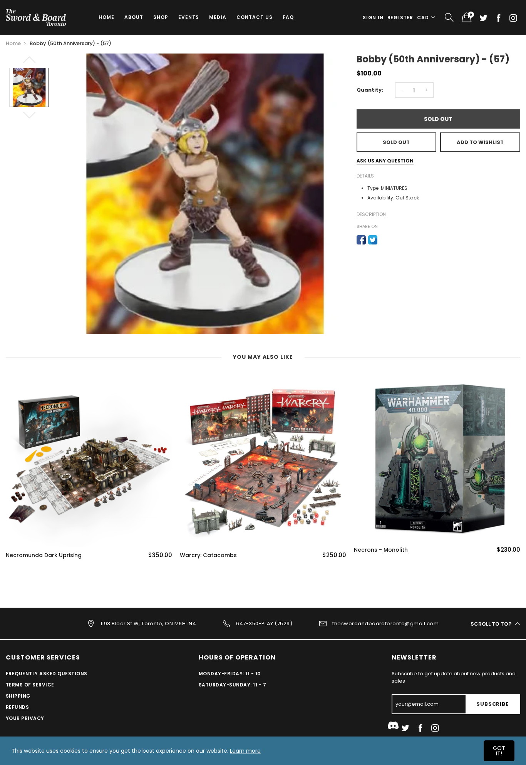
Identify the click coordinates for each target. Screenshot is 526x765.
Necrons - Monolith (381, 550)
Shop (160, 17)
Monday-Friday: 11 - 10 (230, 673)
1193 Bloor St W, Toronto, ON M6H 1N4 (148, 623)
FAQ (288, 17)
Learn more (245, 751)
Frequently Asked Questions (46, 673)
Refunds (17, 707)
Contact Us (254, 17)
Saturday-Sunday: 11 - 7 (232, 684)
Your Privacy (25, 718)
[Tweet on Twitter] (372, 239)
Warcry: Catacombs (208, 555)
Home (106, 17)
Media (217, 17)
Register (400, 17)
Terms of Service (30, 684)
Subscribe (492, 704)
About (133, 17)
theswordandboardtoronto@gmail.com (385, 623)
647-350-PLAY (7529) (264, 623)
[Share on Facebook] (361, 239)
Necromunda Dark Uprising (44, 555)
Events (188, 17)
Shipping (18, 696)
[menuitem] (106, 17)
